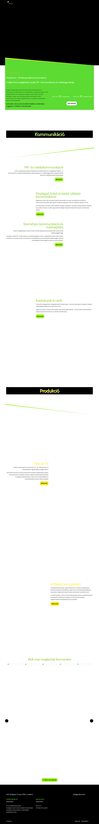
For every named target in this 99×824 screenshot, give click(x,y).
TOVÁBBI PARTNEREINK (49, 780)
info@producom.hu (79, 794)
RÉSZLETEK (59, 179)
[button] (6, 720)
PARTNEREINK (72, 103)
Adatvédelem (84, 821)
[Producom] (10, 3)
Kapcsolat (77, 821)
